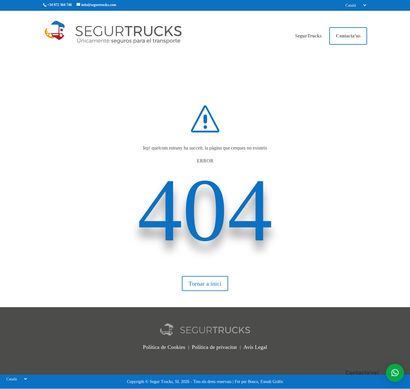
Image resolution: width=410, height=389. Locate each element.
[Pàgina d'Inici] (124, 31)
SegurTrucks (308, 36)
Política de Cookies (164, 347)
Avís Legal (255, 347)
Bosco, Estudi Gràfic (265, 381)
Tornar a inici (205, 283)
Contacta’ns (348, 35)
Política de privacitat (214, 347)
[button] (395, 373)
